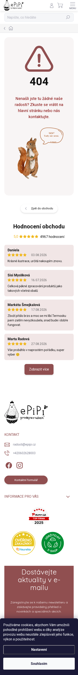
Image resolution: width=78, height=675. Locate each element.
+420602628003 (24, 453)
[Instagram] (19, 464)
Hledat (68, 17)
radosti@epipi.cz (24, 444)
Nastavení (39, 650)
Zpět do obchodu (42, 208)
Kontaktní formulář (26, 480)
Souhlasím (39, 664)
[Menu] (72, 5)
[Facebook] (8, 464)
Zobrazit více (39, 369)
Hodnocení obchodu (39, 226)
